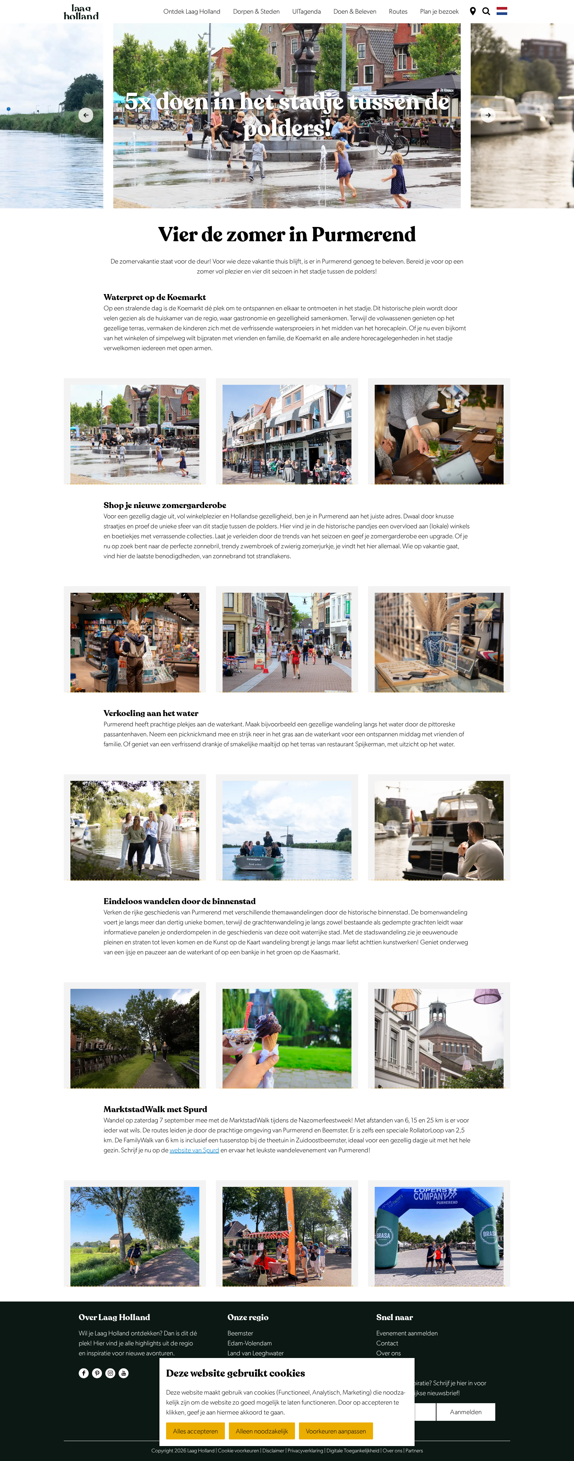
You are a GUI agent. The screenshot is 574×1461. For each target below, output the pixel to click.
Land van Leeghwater (256, 1353)
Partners (414, 1451)
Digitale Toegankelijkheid (353, 1451)
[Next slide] (488, 115)
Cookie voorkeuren (238, 1451)
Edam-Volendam (250, 1343)
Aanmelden (466, 1412)
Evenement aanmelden (407, 1333)
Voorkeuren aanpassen (336, 1431)
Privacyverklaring (305, 1451)
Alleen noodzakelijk (262, 1431)
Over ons (388, 1353)
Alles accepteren (195, 1431)
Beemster (240, 1333)
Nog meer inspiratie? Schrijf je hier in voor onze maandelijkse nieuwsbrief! (431, 1388)
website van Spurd (194, 1150)
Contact (387, 1343)
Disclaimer (273, 1451)
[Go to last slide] (85, 115)
